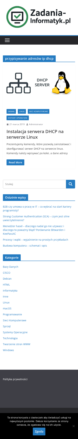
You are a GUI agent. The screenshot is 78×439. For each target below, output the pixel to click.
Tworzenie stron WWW (16, 344)
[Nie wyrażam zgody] (73, 426)
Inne (5, 296)
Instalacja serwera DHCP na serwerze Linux (35, 134)
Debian (11, 111)
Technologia (10, 338)
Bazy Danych (10, 266)
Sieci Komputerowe (38, 111)
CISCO (6, 272)
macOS (7, 308)
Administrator (36, 124)
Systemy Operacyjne (17, 118)
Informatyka (10, 290)
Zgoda (39, 431)
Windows (8, 350)
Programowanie (12, 314)
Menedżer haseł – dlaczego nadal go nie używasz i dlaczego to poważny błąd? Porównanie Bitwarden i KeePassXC (34, 229)
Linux (21, 111)
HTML (6, 284)
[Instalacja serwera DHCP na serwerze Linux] (39, 85)
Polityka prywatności (15, 379)
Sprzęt (7, 326)
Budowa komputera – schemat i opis (25, 245)
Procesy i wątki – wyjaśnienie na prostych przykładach (35, 239)
